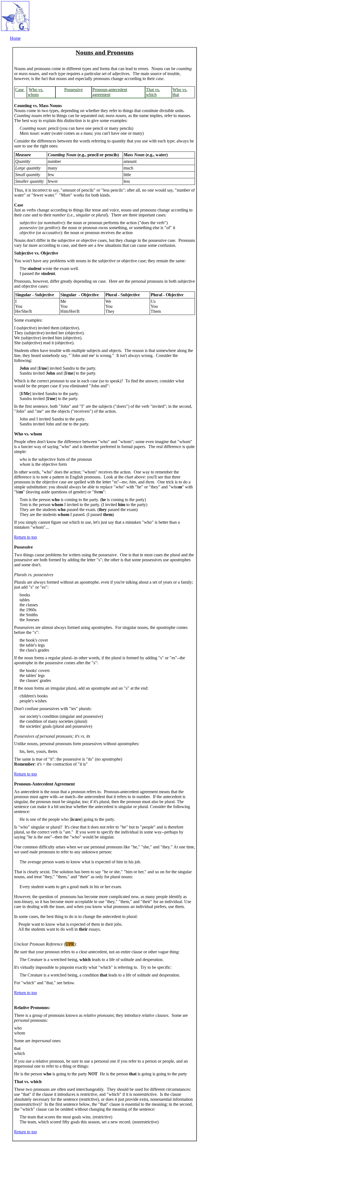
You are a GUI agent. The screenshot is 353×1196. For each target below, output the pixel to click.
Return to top (25, 537)
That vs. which (153, 92)
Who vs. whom (35, 92)
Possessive (73, 89)
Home (15, 38)
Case (20, 89)
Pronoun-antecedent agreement (109, 92)
